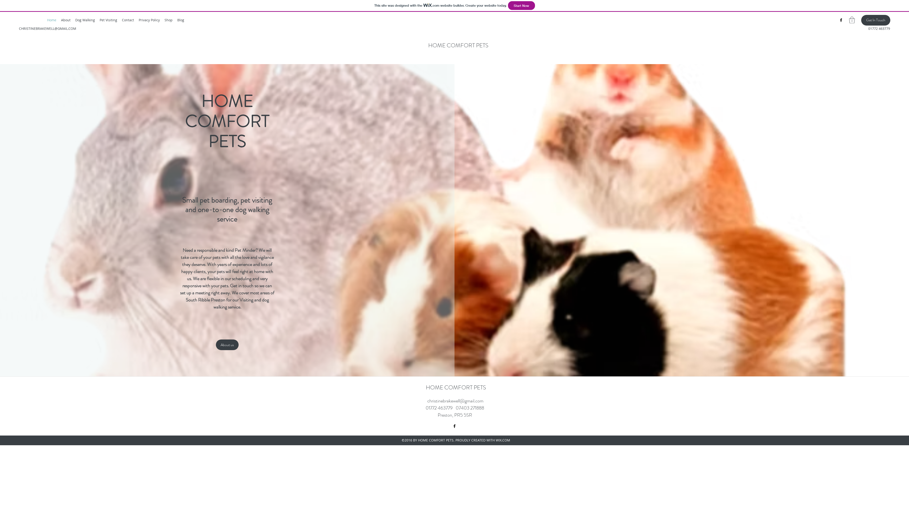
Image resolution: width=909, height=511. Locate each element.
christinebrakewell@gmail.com (455, 400)
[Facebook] (841, 20)
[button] (852, 20)
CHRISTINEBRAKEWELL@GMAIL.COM (47, 28)
